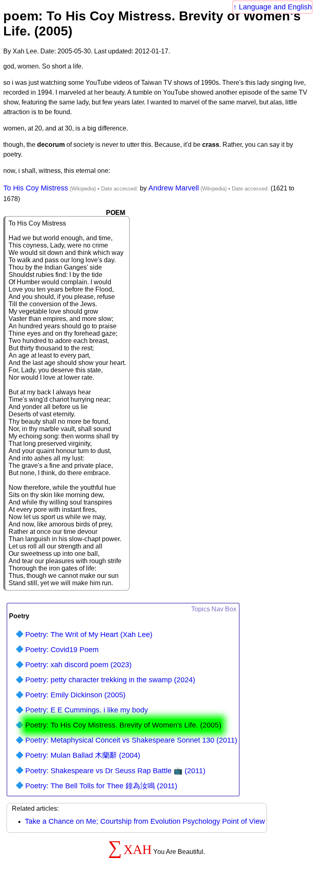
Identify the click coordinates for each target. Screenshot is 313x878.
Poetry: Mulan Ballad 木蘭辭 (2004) (82, 755)
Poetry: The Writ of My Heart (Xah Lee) (88, 634)
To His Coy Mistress (35, 188)
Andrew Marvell (173, 188)
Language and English (275, 7)
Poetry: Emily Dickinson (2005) (75, 695)
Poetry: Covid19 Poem (62, 650)
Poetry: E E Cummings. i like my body (86, 710)
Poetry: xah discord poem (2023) (78, 665)
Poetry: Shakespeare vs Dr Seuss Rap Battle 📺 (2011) (115, 771)
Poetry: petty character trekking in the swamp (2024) (110, 680)
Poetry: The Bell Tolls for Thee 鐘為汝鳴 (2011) (101, 786)
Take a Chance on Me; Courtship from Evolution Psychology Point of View (145, 821)
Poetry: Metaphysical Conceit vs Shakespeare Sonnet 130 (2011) (131, 740)
